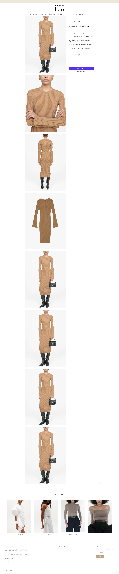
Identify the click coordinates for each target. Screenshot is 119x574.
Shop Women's (43, 14)
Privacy (60, 555)
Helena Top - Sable (100, 534)
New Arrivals (33, 14)
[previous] (3, 516)
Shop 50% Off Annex (78, 14)
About (87, 14)
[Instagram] (8, 561)
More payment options (81, 71)
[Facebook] (5, 561)
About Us (60, 549)
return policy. (72, 49)
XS (69, 54)
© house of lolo (8, 570)
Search (108, 8)
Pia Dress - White (19, 534)
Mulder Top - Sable (73, 534)
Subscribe (100, 556)
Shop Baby (60, 14)
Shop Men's (52, 14)
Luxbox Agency (7, 551)
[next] (115, 516)
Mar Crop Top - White (46, 534)
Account (103, 8)
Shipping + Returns (62, 553)
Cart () (114, 8)
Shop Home (68, 14)
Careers (60, 551)
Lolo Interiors (13, 551)
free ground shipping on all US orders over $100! (59, 1)
